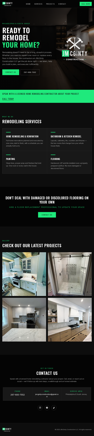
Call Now (86, 4)
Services (38, 4)
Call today (8, 98)
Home (28, 4)
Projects (50, 4)
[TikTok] (53, 407)
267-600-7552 (30, 72)
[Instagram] (40, 407)
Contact (62, 4)
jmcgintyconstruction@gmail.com (47, 395)
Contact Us (11, 72)
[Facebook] (47, 407)
